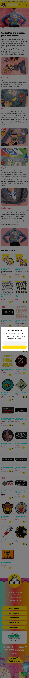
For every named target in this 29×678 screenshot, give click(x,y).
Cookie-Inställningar (14, 343)
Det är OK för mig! (15, 347)
